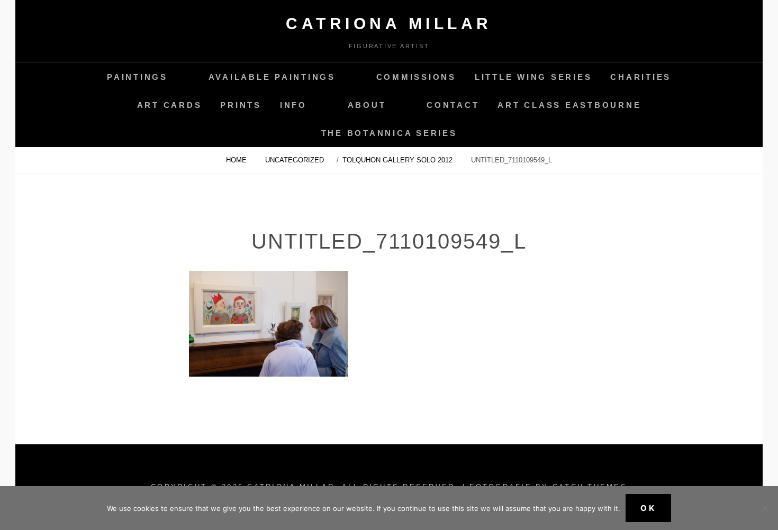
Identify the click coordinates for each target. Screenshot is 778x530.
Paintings (137, 76)
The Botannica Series (389, 133)
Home (237, 160)
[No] (764, 508)
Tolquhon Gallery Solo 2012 (398, 160)
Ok (648, 508)
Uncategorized (294, 160)
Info (293, 104)
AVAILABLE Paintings (272, 76)
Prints (240, 104)
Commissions (416, 76)
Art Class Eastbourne (569, 104)
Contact (453, 104)
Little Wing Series (533, 76)
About (367, 104)
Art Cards (169, 104)
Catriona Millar (389, 23)
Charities (640, 76)
